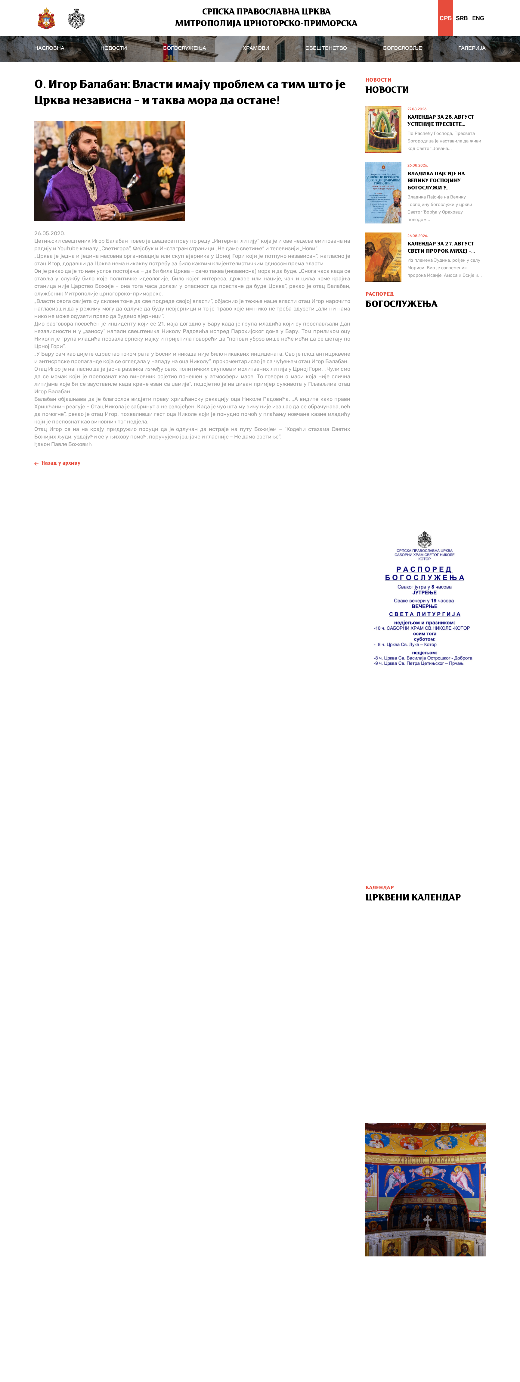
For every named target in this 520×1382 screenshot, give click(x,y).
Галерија (472, 48)
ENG (478, 18)
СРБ (446, 18)
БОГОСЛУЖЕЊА (184, 48)
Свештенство (326, 48)
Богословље (402, 48)
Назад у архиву (61, 463)
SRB (462, 18)
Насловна (49, 48)
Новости (114, 48)
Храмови (256, 48)
